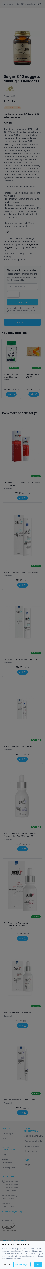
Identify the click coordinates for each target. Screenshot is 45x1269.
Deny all (6, 1264)
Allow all (38, 1264)
